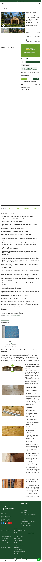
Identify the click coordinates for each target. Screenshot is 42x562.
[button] (2, 19)
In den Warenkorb (32, 62)
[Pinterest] (5, 523)
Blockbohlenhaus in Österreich (18, 533)
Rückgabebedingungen (6, 536)
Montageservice (18, 558)
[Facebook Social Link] (17, 1)
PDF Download (26, 65)
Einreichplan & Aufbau (6, 547)
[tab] (3, 208)
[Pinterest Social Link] (20, 1)
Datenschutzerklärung (26, 506)
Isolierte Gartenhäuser (19, 530)
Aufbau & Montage (18, 540)
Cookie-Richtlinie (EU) (26, 525)
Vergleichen (3, 540)
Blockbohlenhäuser (8, 8)
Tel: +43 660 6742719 (5, 517)
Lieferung (3, 534)
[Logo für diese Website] (21, 3)
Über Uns (16, 553)
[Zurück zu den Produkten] (38, 9)
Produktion (16, 547)
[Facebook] (1, 523)
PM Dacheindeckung (19, 542)
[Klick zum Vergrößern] (3, 25)
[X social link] (19, 1)
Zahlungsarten (24, 519)
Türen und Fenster (18, 549)
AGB (22, 508)
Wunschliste (3, 545)
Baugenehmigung (18, 538)
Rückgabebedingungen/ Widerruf (28, 514)
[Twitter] (3, 523)
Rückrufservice (4, 538)
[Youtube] (11, 523)
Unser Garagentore (18, 556)
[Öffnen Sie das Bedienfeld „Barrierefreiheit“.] (39, 559)
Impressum (23, 512)
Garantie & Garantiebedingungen (28, 521)
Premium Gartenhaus (29, 91)
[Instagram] (7, 523)
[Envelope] (9, 523)
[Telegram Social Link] (23, 1)
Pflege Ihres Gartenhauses (20, 545)
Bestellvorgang (24, 510)
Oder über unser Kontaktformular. (7, 520)
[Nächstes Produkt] (39, 9)
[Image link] (8, 508)
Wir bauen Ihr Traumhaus (6, 542)
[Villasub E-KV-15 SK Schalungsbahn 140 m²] (10, 332)
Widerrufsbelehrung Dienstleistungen (29, 516)
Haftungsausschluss (25, 523)
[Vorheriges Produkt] (37, 9)
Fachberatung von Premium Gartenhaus (6, 531)
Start (2, 8)
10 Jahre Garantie (18, 536)
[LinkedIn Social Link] (22, 1)
